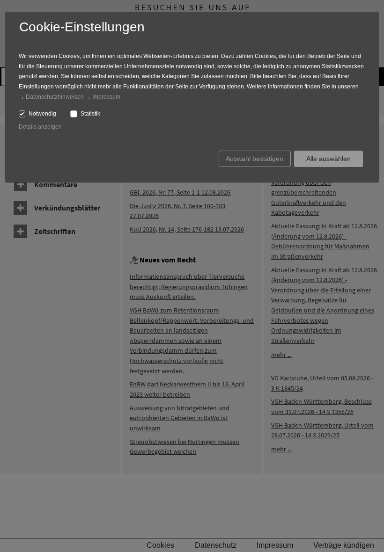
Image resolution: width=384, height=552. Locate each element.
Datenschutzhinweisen (55, 97)
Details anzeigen (40, 127)
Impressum (106, 97)
